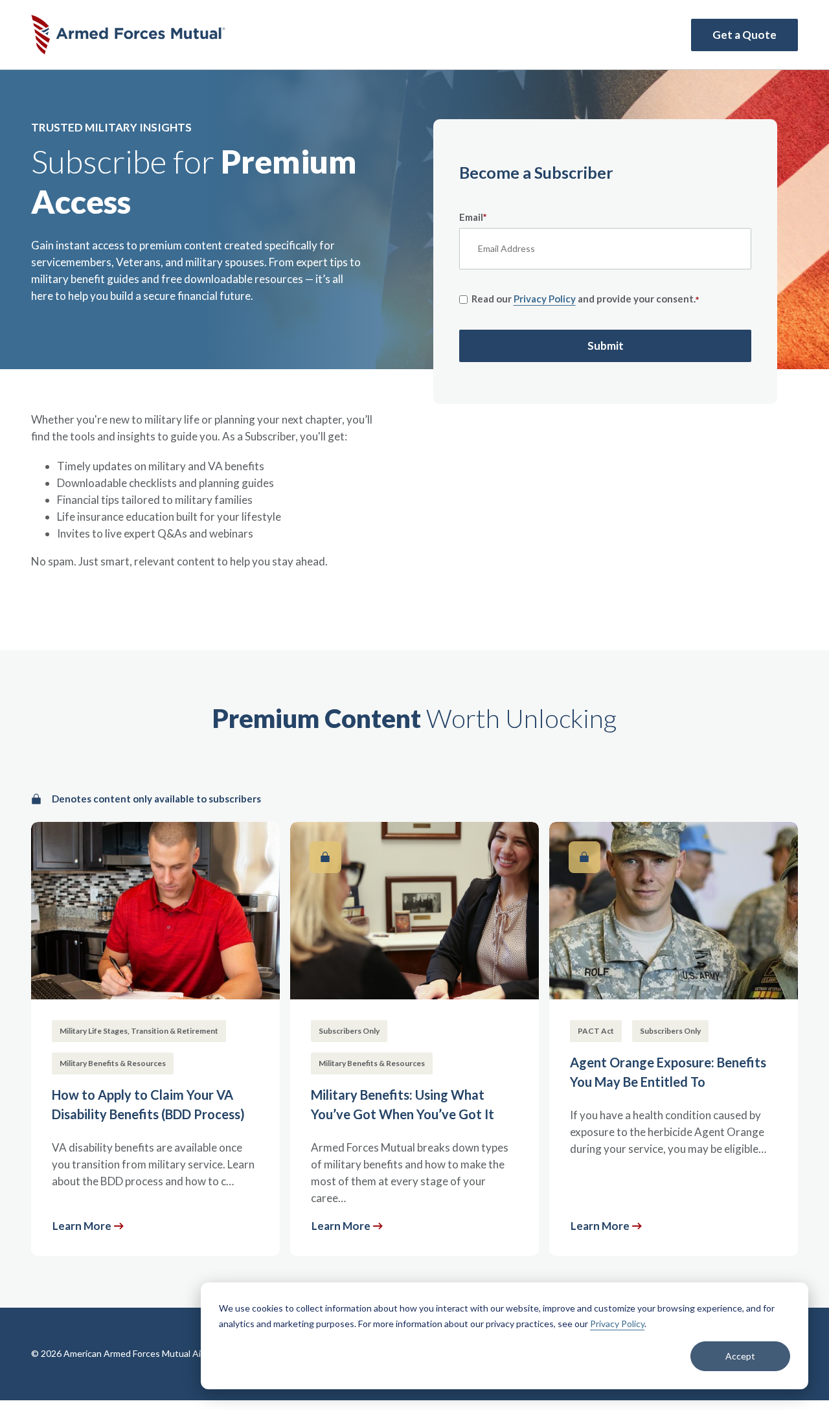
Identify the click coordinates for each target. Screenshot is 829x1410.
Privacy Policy (617, 1323)
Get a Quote (744, 34)
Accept (740, 1355)
